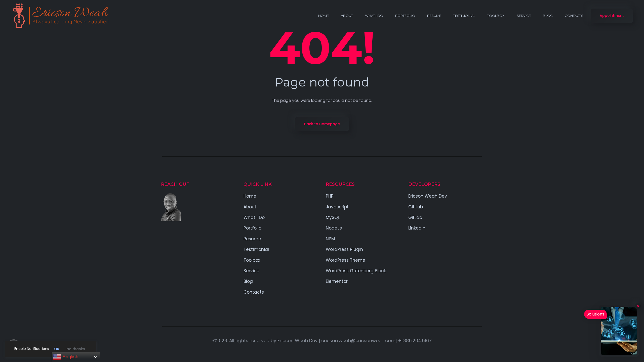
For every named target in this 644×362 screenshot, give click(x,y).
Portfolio (405, 16)
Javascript (337, 207)
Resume (434, 16)
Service (524, 16)
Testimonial (464, 16)
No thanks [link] (75, 348)
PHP (330, 196)
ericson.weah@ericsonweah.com (358, 340)
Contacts (574, 16)
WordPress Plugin (344, 249)
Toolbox (496, 16)
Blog (548, 16)
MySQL (333, 217)
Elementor (337, 281)
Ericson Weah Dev (427, 196)
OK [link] (56, 348)
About (347, 16)
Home (323, 16)
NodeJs (334, 228)
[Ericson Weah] (60, 16)
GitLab (415, 217)
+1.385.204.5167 (415, 340)
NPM (330, 239)
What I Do (374, 16)
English (69, 356)
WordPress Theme (345, 260)
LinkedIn (416, 228)
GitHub (415, 207)
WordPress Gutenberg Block (356, 271)
